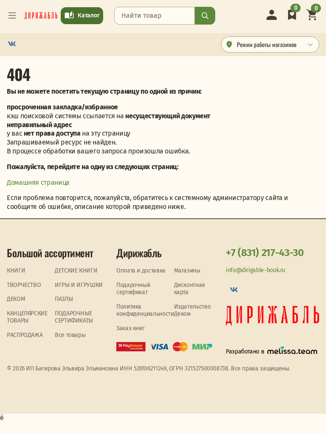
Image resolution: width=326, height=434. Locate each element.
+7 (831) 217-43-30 (265, 253)
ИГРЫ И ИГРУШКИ (79, 285)
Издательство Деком (192, 310)
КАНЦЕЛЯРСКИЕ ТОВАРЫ (27, 317)
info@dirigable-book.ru (255, 270)
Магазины (187, 270)
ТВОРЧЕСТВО (24, 285)
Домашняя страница (38, 182)
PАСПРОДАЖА (24, 335)
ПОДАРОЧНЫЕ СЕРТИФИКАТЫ (74, 317)
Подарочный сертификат (133, 288)
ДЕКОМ (16, 299)
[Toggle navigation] (12, 15)
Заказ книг (130, 328)
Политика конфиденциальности (145, 310)
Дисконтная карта (189, 288)
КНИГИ (16, 270)
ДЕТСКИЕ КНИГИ (76, 270)
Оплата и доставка (141, 270)
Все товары (70, 335)
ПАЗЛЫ (64, 299)
